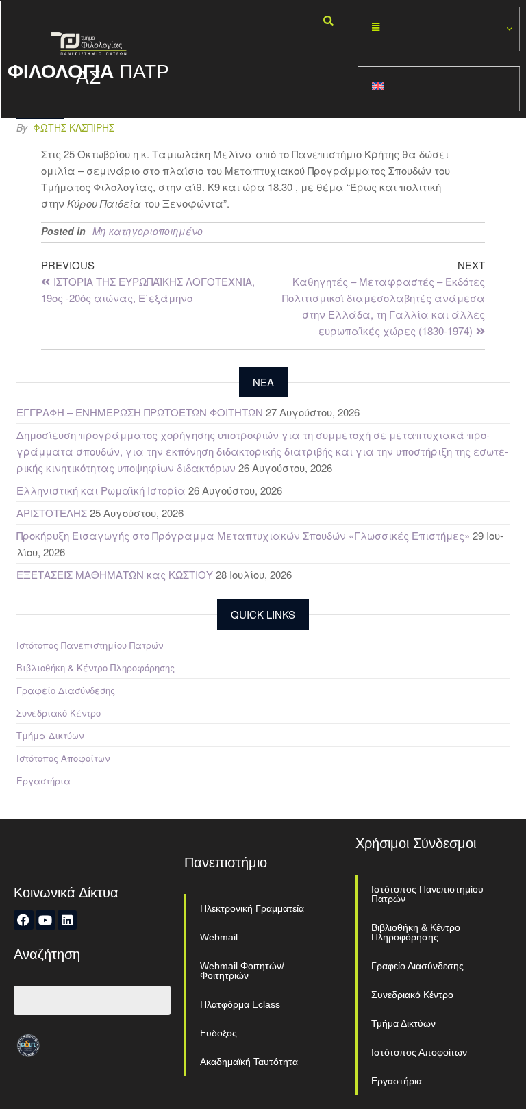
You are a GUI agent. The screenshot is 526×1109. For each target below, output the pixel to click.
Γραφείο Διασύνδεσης (65, 690)
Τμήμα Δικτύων (50, 735)
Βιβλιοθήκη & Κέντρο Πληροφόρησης (95, 667)
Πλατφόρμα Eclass (240, 1004)
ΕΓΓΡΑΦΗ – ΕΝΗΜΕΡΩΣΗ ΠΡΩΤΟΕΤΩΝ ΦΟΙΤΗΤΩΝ (139, 412)
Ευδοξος (218, 1032)
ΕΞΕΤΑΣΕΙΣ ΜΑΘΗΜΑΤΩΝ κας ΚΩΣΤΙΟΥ (114, 574)
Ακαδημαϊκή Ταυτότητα (249, 1061)
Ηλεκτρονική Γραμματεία (252, 908)
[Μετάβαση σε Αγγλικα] (439, 89)
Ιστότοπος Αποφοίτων (63, 757)
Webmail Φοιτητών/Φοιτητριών (242, 970)
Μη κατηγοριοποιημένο (147, 231)
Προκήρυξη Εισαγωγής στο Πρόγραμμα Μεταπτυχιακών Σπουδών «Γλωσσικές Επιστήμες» (243, 535)
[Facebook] (24, 920)
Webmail (219, 937)
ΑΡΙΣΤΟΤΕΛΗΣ (51, 513)
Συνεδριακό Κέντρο (58, 712)
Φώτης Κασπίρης (73, 127)
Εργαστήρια (43, 780)
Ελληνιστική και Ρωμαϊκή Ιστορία (101, 490)
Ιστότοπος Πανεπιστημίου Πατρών (89, 644)
